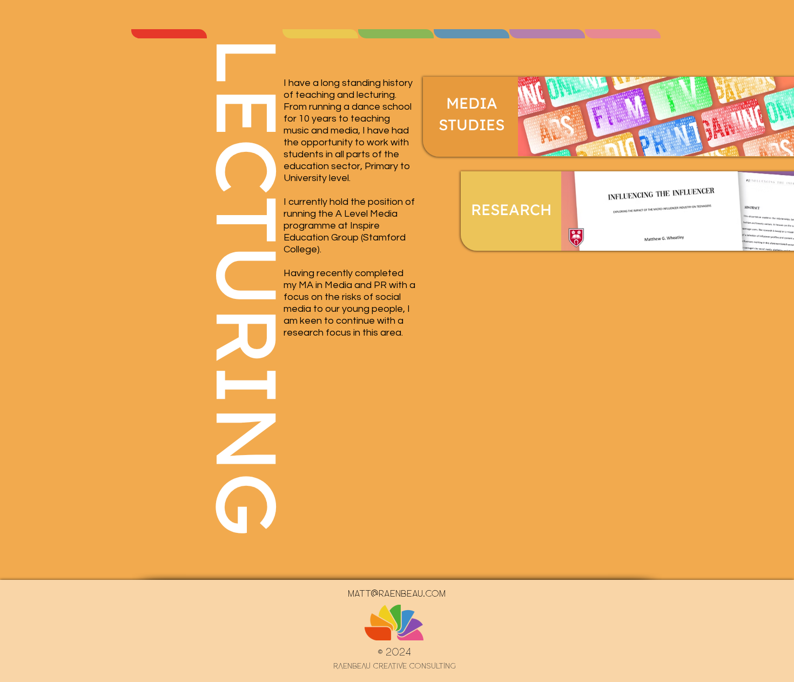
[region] (169, 33)
